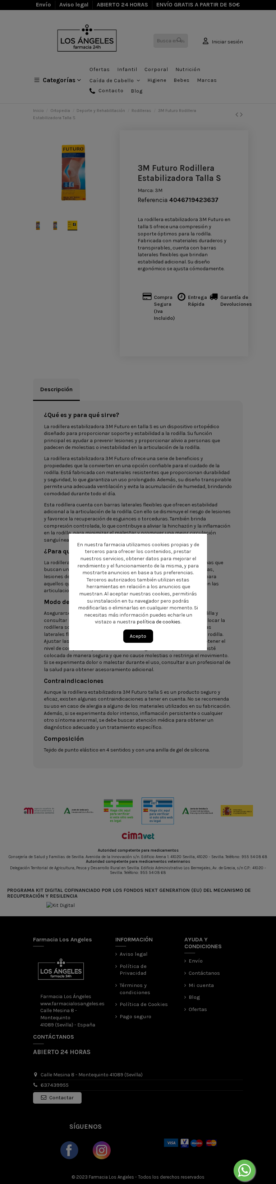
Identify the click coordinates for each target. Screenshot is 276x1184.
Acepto (138, 636)
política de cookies (159, 622)
